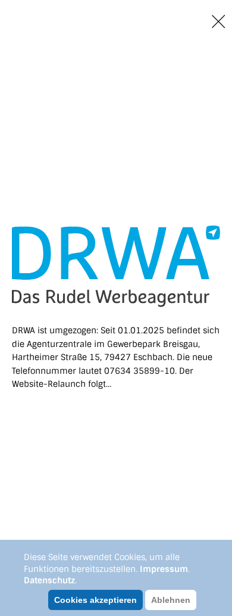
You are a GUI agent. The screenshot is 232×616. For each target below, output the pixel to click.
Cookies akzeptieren (95, 600)
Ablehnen (170, 600)
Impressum (164, 569)
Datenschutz (49, 580)
